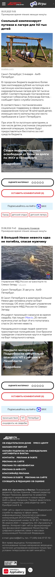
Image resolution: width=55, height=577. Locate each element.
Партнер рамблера (26, 563)
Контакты (8, 457)
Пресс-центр (40, 443)
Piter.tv (29, 317)
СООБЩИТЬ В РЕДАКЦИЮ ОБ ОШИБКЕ (23, 481)
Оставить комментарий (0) (27, 193)
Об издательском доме (16, 443)
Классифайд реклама (15, 473)
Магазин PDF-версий (14, 447)
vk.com (22, 284)
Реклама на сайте (13, 461)
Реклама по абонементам (18, 465)
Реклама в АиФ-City (14, 469)
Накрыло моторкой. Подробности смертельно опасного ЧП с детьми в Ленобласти (24, 355)
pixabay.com (7, 69)
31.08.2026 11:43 (8, 228)
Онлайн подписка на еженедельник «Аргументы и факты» (24, 452)
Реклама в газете (27, 457)
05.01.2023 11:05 (8, 11)
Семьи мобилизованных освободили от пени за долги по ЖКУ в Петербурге (26, 154)
